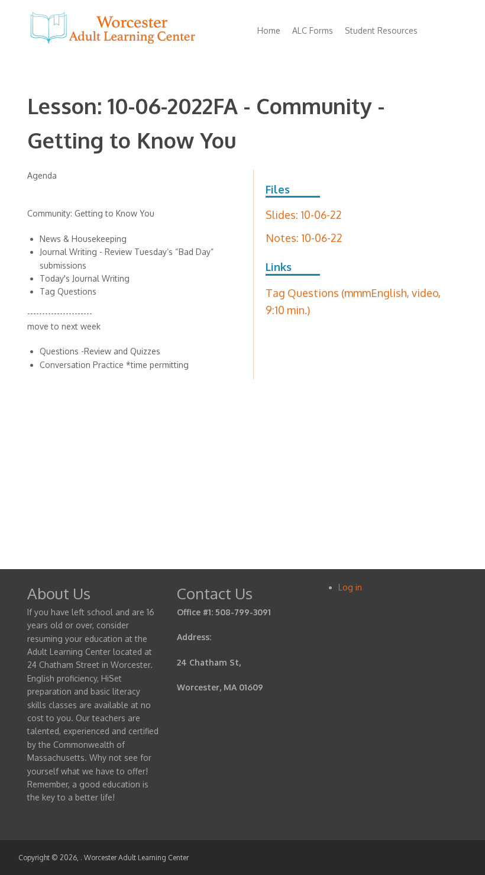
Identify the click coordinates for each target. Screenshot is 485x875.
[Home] (113, 43)
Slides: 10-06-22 (304, 214)
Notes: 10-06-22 (304, 237)
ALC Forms (312, 30)
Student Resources (381, 30)
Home (268, 30)
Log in (350, 587)
